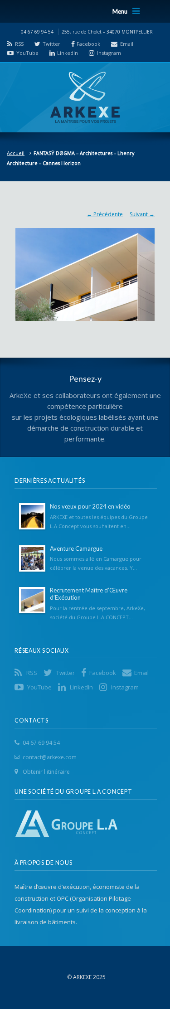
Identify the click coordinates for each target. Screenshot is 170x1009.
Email (126, 43)
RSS (19, 43)
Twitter (51, 43)
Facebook (88, 43)
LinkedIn (67, 52)
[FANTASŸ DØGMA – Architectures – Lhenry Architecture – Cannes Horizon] (85, 270)
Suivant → (142, 214)
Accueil (15, 153)
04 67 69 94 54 (41, 743)
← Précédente (105, 214)
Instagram (109, 52)
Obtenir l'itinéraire (46, 772)
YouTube (27, 52)
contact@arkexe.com (50, 757)
